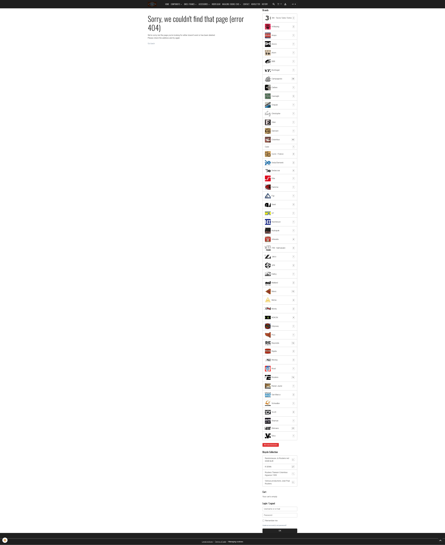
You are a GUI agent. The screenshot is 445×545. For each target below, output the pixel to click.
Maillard (283, 283)
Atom (283, 53)
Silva (283, 436)
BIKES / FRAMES (189, 4)
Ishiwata (283, 239)
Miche (283, 300)
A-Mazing (283, 26)
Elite (283, 178)
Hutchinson (283, 222)
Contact (246, 4)
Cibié (283, 122)
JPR (283, 265)
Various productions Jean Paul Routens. (279, 482)
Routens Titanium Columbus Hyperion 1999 (279, 473)
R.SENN (279, 467)
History (265, 4)
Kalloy (283, 274)
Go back (151, 43)
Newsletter (255, 4)
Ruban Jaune (283, 386)
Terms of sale (220, 542)
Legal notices (207, 542)
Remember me (271, 521)
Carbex (283, 87)
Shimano (283, 428)
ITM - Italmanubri (283, 248)
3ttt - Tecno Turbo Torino (283, 18)
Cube (279, 147)
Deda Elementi (283, 163)
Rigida (283, 351)
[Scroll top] (440, 540)
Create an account (268, 525)
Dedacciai (283, 170)
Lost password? (281, 525)
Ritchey (283, 360)
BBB (283, 61)
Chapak (283, 105)
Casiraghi (283, 96)
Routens (283, 377)
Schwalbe (283, 403)
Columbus (283, 139)
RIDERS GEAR (216, 4)
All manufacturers (270, 445)
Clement (283, 131)
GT (283, 213)
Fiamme (283, 187)
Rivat (283, 368)
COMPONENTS (175, 4)
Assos (283, 44)
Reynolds (283, 343)
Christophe (283, 113)
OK (280, 531)
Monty (283, 309)
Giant (283, 204)
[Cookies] (5, 540)
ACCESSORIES (203, 4)
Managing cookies (235, 542)
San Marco (283, 395)
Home (167, 4)
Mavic (283, 291)
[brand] (152, 4)
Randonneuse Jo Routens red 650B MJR (279, 459)
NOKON (283, 317)
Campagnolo (283, 79)
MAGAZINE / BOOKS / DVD (230, 4)
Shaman (283, 421)
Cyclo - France (283, 154)
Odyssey (283, 326)
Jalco (283, 257)
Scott (283, 412)
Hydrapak (283, 230)
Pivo (283, 335)
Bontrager (283, 70)
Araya (283, 35)
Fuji (283, 196)
